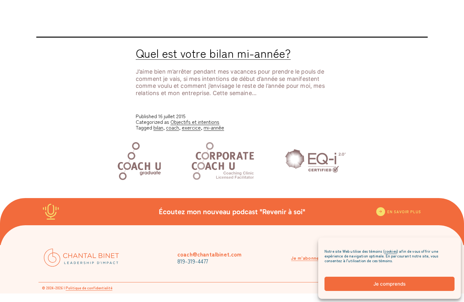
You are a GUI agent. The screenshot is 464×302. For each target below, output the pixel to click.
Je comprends (389, 284)
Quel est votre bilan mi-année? (213, 53)
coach (172, 127)
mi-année (214, 127)
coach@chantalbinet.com (209, 254)
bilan (158, 127)
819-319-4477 (192, 261)
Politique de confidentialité (89, 287)
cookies (390, 251)
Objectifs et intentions (194, 121)
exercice (191, 127)
